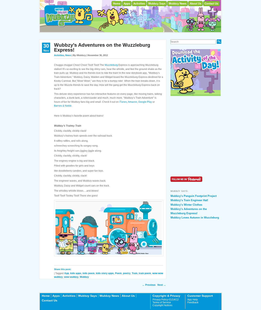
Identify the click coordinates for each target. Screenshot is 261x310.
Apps (127, 3)
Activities (139, 3)
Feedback (192, 302)
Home (116, 3)
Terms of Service (162, 302)
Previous (149, 285)
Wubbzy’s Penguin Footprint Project (193, 195)
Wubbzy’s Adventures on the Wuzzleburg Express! (102, 47)
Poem (118, 273)
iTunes (123, 101)
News (68, 55)
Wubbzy (84, 277)
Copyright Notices (162, 305)
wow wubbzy (71, 277)
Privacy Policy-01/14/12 (166, 299)
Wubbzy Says (156, 3)
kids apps (75, 273)
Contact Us (211, 3)
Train (134, 273)
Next (161, 285)
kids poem (89, 273)
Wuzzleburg (111, 65)
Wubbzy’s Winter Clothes (186, 204)
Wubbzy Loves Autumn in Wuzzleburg (194, 217)
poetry (126, 273)
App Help (192, 299)
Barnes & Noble (63, 105)
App (66, 273)
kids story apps (105, 273)
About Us (195, 3)
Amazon (132, 101)
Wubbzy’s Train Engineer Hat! (189, 200)
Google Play (145, 101)
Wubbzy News (177, 3)
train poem (145, 273)
